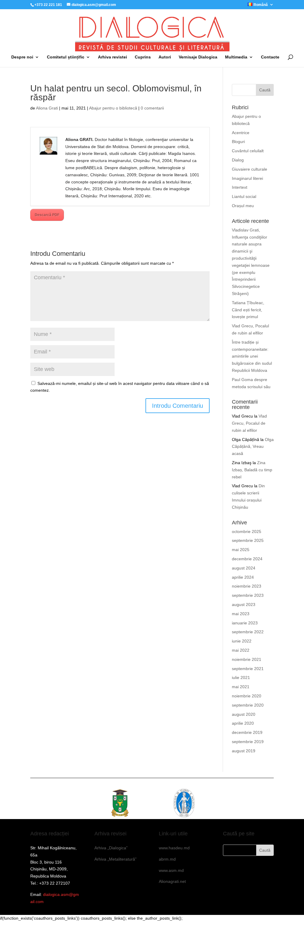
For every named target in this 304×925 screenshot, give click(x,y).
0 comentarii (152, 108)
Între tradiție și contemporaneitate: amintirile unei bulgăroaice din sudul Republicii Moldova (252, 356)
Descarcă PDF (47, 215)
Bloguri (238, 141)
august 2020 (243, 714)
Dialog (238, 160)
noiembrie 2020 (246, 696)
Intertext (239, 187)
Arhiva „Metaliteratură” (115, 859)
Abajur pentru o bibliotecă (113, 108)
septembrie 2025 (248, 540)
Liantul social (244, 196)
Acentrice (240, 132)
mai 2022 (240, 650)
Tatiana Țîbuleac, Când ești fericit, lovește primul (248, 309)
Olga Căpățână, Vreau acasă (253, 446)
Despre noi (22, 57)
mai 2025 (240, 549)
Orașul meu (243, 205)
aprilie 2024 (243, 577)
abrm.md (167, 859)
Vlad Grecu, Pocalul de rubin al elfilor (249, 423)
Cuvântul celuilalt (248, 150)
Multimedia (236, 57)
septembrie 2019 (248, 741)
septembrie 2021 (248, 668)
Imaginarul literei (247, 178)
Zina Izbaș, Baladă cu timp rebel (252, 469)
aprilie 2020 (243, 723)
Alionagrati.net (172, 881)
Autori (165, 57)
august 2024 (243, 568)
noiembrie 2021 (246, 659)
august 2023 (243, 604)
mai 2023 (240, 613)
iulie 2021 (241, 677)
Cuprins (143, 57)
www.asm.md (171, 870)
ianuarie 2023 (245, 623)
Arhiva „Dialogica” (111, 847)
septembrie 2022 (248, 631)
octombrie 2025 (246, 531)
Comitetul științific (65, 57)
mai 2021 (240, 686)
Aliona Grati (47, 108)
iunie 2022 (241, 641)
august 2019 (243, 750)
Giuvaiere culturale (249, 169)
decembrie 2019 (247, 732)
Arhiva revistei (112, 57)
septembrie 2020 (248, 705)
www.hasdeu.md (174, 847)
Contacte (270, 57)
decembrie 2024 (247, 558)
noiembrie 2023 (246, 586)
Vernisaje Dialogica (198, 57)
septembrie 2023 (248, 595)
